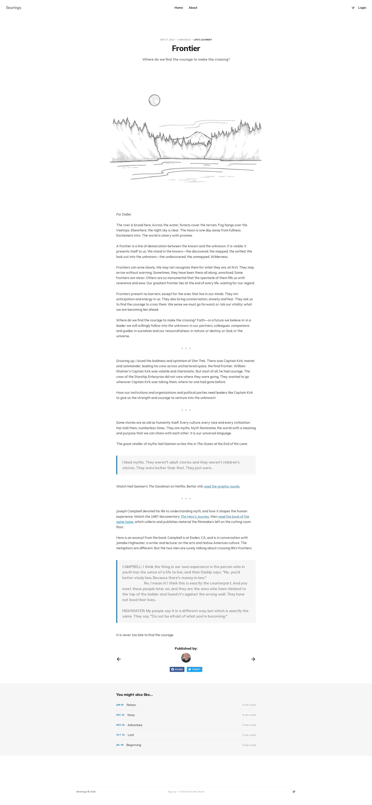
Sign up (172, 791)
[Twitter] (353, 7)
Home (179, 7)
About (193, 7)
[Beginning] (186, 745)
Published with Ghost (192, 791)
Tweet (196, 669)
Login (362, 7)
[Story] (186, 715)
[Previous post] (118, 659)
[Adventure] (186, 725)
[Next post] (253, 659)
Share (179, 669)
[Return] (186, 705)
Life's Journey (203, 39)
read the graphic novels (221, 486)
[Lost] (186, 735)
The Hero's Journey (195, 516)
